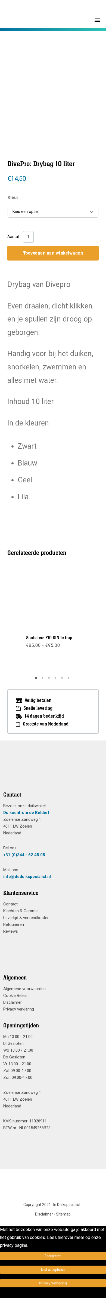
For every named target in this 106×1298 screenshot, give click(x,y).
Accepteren (53, 1256)
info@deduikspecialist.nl (27, 876)
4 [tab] (56, 679)
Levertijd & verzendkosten (26, 917)
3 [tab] (49, 679)
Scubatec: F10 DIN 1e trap (49, 638)
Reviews (10, 931)
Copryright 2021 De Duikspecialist (51, 1204)
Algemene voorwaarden (24, 988)
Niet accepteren (53, 1269)
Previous (28, 82)
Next (78, 82)
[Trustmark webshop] (51, 772)
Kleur (13, 197)
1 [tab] (36, 679)
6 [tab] (69, 679)
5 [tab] (62, 679)
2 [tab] (43, 679)
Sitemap (63, 1214)
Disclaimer (12, 1002)
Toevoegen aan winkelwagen (53, 253)
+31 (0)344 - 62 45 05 (24, 854)
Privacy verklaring (18, 1009)
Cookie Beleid (15, 995)
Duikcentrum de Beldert (26, 812)
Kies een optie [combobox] (25, 211)
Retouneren (13, 924)
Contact (10, 904)
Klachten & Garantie (21, 910)
